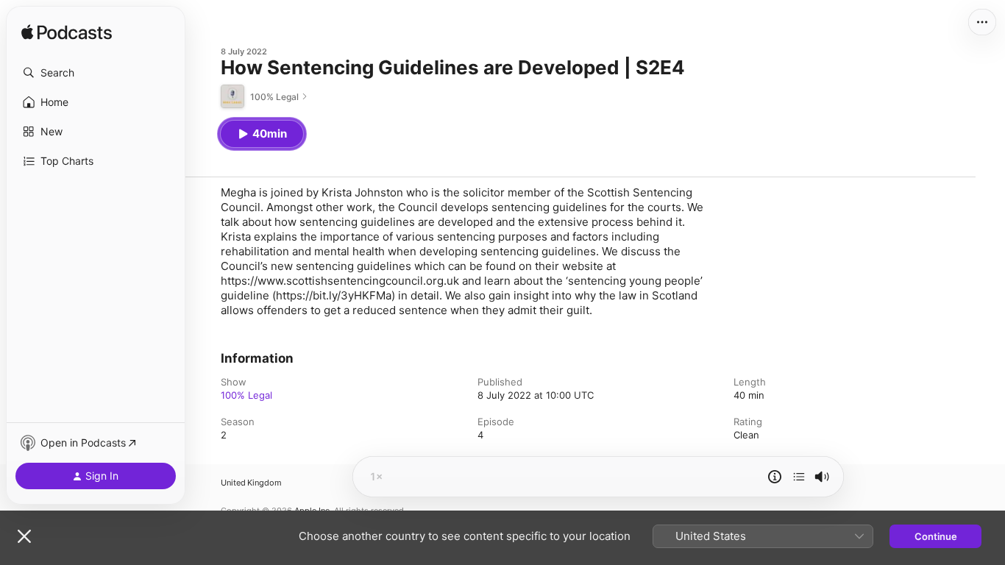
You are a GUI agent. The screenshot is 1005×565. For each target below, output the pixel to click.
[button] (95, 72)
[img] (66, 33)
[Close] (24, 536)
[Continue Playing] (799, 476)
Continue (936, 536)
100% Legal (246, 395)
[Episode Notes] (775, 476)
